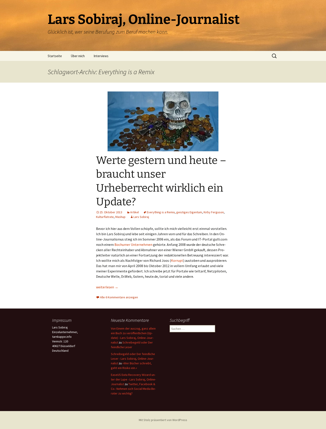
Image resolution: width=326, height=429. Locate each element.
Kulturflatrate (105, 217)
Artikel (134, 212)
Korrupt (177, 260)
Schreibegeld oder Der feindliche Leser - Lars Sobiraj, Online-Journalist (133, 358)
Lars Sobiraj (141, 217)
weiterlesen (107, 287)
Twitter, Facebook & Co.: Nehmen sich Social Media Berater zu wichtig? (133, 388)
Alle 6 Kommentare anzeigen (119, 297)
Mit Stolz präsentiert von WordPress (163, 420)
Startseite (55, 56)
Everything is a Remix (161, 212)
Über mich (78, 56)
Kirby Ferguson (214, 212)
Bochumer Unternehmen (133, 244)
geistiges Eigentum (189, 212)
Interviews (101, 56)
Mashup (120, 217)
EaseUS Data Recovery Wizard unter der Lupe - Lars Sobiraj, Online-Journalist (133, 379)
